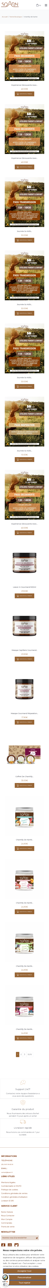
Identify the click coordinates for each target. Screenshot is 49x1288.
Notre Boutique (16, 17)
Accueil (5, 17)
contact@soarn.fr (7, 1172)
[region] (24, 1267)
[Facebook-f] (3, 1245)
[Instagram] (10, 1245)
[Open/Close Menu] (46, 5)
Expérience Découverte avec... (24, 85)
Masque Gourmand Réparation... (24, 713)
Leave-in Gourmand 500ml (24, 587)
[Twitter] (16, 1245)
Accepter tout (24, 1271)
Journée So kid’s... (24, 231)
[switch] (5, 1284)
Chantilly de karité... (24, 840)
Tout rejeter (24, 1283)
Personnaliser (24, 1277)
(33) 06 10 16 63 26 (7, 1164)
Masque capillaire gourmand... (24, 650)
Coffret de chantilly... (24, 776)
